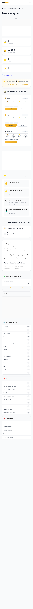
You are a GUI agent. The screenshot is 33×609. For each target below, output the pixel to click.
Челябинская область (9, 392)
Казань (5, 349)
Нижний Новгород (8, 343)
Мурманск (6, 372)
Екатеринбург (7, 356)
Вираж (9, 115)
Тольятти (5, 362)
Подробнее (11, 108)
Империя (9, 131)
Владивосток (7, 353)
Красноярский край (8, 396)
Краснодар (6, 329)
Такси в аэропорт (8, 430)
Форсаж (9, 98)
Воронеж (6, 339)
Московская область (9, 383)
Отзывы (22, 108)
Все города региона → (16, 287)
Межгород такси (8, 437)
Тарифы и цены (7, 426)
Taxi (5, 2)
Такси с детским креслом (10, 433)
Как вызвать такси (8, 422)
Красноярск (6, 333)
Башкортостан (7, 399)
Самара (5, 346)
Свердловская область (9, 386)
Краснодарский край (9, 389)
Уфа (4, 366)
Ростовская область (8, 406)
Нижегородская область (10, 409)
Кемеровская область (9, 402)
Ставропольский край (9, 412)
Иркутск (5, 359)
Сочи (4, 336)
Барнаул (5, 369)
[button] (30, 2)
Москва (5, 326)
